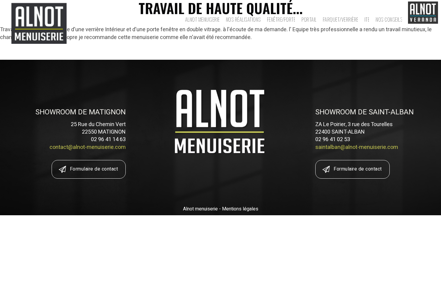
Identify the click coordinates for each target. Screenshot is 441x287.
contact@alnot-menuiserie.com (88, 147)
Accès (350, 7)
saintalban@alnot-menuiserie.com (356, 147)
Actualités (326, 7)
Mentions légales (240, 209)
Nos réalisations (242, 19)
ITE (366, 19)
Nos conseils (388, 19)
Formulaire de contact (94, 169)
